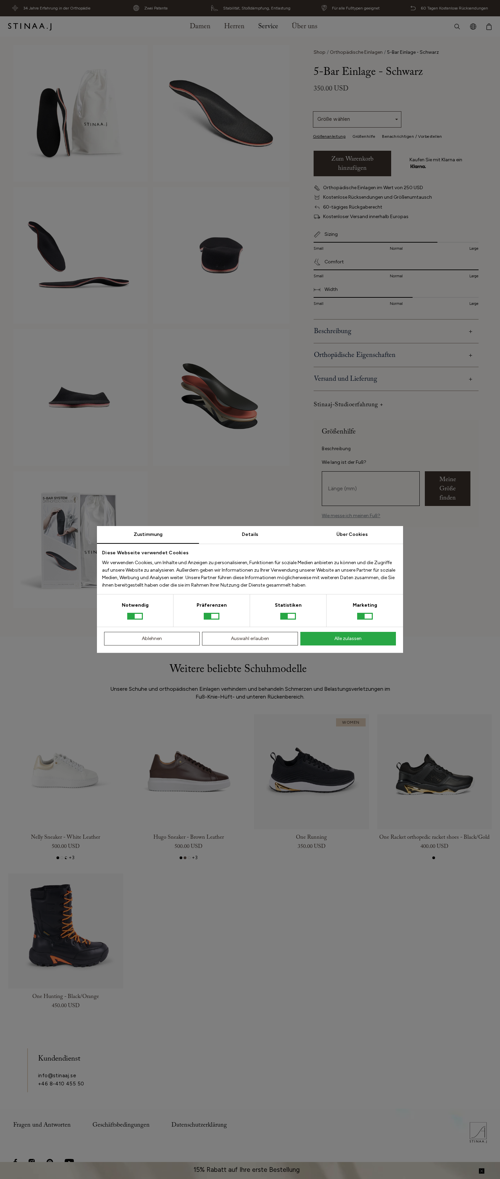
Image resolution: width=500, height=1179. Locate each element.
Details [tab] (250, 534)
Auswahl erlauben (250, 638)
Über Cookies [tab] (352, 534)
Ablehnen (152, 638)
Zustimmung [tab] (148, 534)
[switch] (211, 616)
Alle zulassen (348, 638)
